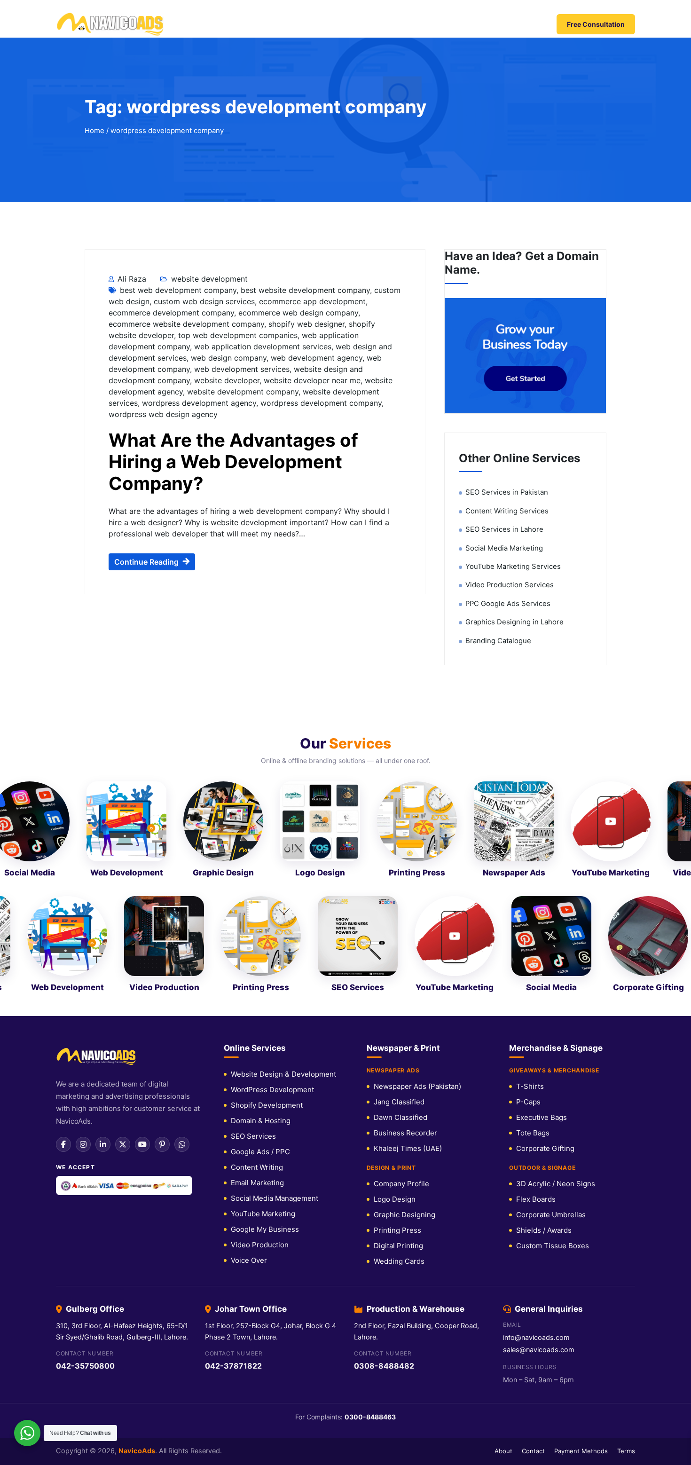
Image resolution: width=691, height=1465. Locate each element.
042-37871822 (233, 1365)
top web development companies (238, 335)
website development (209, 279)
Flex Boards (536, 1199)
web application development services (262, 346)
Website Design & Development (283, 1074)
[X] (122, 1144)
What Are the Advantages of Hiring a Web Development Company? (233, 461)
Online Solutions (333, 24)
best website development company (305, 290)
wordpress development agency (199, 403)
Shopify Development (267, 1105)
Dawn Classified (400, 1117)
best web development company (178, 290)
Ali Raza (130, 279)
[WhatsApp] (181, 1144)
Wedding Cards (399, 1261)
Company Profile (401, 1183)
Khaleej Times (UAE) (408, 1148)
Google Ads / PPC (260, 1151)
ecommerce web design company (298, 312)
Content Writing (257, 1167)
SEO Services (253, 1136)
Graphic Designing (404, 1214)
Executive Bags (541, 1117)
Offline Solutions (414, 24)
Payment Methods (581, 1451)
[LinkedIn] (102, 1144)
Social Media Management (274, 1198)
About (503, 1451)
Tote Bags (533, 1132)
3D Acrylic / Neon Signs (555, 1183)
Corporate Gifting (545, 1148)
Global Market (257, 24)
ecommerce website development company (186, 324)
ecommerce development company (171, 312)
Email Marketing (257, 1182)
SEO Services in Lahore (504, 529)
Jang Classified (399, 1101)
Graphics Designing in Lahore (514, 622)
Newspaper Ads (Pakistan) (417, 1086)
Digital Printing (398, 1245)
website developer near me (312, 380)
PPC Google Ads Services (507, 603)
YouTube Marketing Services (513, 566)
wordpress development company (321, 403)
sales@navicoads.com (538, 1350)
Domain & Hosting (261, 1120)
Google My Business (265, 1229)
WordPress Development (272, 1089)
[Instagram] (83, 1144)
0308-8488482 (384, 1365)
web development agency (316, 357)
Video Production (260, 1244)
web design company (229, 357)
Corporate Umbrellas (551, 1214)
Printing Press (397, 1230)
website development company (242, 391)
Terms (626, 1451)
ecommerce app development (312, 301)
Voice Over (249, 1260)
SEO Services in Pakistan (506, 492)
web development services (242, 369)
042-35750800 (85, 1365)
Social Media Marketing (504, 548)
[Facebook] (63, 1144)
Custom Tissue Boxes (552, 1245)
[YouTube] (142, 1144)
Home (207, 24)
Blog (474, 24)
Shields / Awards (544, 1230)
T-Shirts (530, 1086)
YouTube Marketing (263, 1213)
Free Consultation (596, 24)
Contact (510, 24)
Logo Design (395, 1199)
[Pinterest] (162, 1144)
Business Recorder (405, 1132)
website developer (226, 380)
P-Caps (528, 1101)
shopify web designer (306, 324)
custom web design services (204, 301)
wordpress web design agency (163, 414)
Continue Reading (146, 562)
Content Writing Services (507, 511)
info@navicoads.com (536, 1337)
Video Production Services (509, 585)
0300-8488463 (370, 1417)
